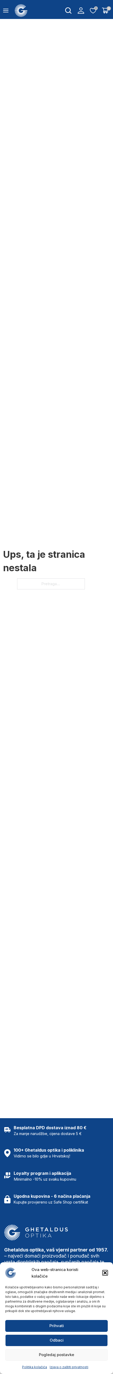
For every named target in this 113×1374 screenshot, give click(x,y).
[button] (105, 1272)
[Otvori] (5, 10)
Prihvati (56, 1325)
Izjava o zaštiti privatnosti (69, 1367)
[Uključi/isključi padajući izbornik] (68, 10)
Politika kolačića (34, 1367)
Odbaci (57, 1340)
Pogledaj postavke (56, 1354)
